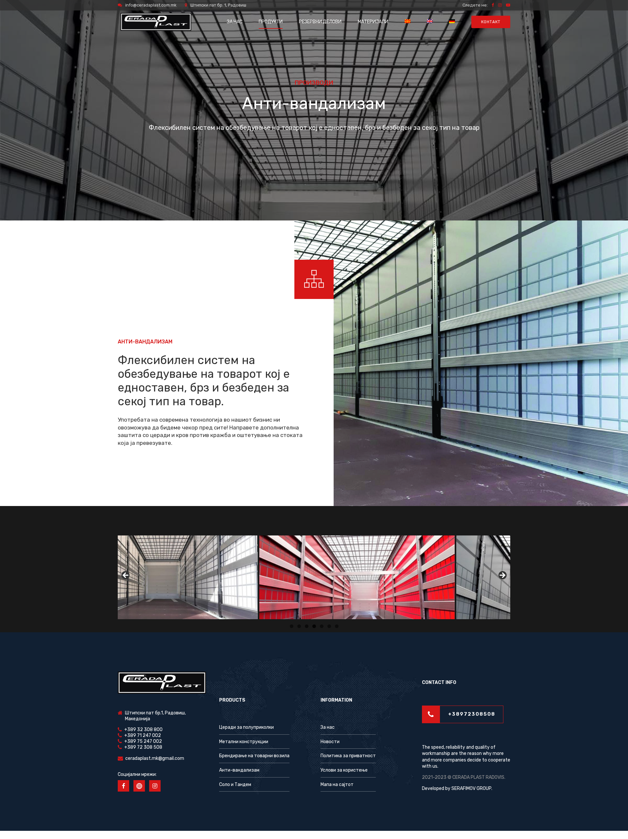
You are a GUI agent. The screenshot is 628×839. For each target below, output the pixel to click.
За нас (328, 727)
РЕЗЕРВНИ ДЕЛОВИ (320, 22)
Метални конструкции (243, 741)
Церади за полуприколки (246, 727)
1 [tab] (291, 626)
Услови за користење (344, 770)
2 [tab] (299, 626)
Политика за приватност (348, 756)
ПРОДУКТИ (271, 22)
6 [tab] (329, 626)
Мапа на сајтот (337, 784)
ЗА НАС (234, 22)
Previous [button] (126, 576)
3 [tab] (306, 626)
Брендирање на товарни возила (254, 756)
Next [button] (502, 576)
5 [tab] (321, 626)
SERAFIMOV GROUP (471, 788)
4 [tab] (314, 626)
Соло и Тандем (235, 784)
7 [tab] (337, 626)
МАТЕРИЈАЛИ (373, 22)
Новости (330, 741)
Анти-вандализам (239, 770)
